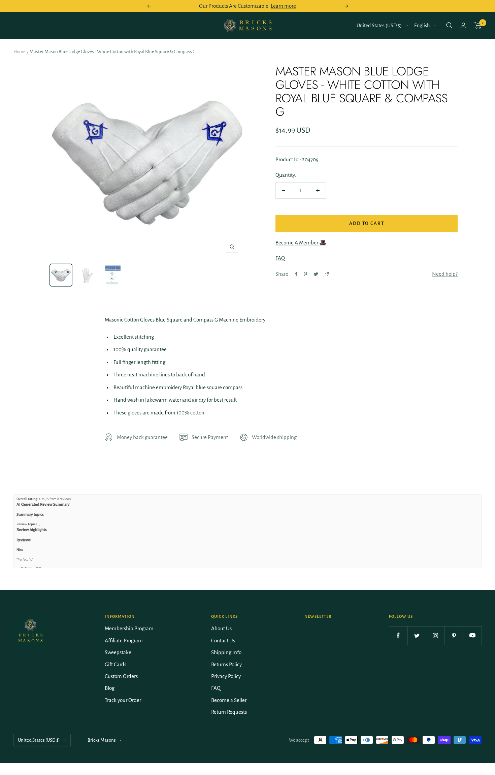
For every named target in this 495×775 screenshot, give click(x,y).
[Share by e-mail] (327, 274)
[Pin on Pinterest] (305, 274)
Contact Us (223, 640)
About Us (221, 628)
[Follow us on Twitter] (416, 635)
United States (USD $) (379, 25)
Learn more (283, 6)
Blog (109, 688)
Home (19, 51)
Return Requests (229, 712)
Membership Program (129, 628)
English (422, 25)
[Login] (463, 25)
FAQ (280, 258)
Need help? (445, 274)
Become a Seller (228, 700)
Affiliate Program (124, 640)
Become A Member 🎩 (300, 242)
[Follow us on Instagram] (435, 635)
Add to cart (366, 223)
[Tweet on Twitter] (316, 274)
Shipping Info (226, 652)
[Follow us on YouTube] (472, 635)
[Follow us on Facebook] (398, 635)
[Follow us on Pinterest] (453, 635)
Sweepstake (118, 652)
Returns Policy (226, 664)
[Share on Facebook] (296, 274)
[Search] (449, 25)
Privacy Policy (226, 676)
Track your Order (123, 700)
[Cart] (478, 25)
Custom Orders (121, 676)
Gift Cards (115, 664)
